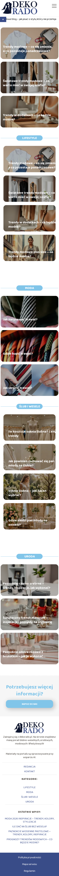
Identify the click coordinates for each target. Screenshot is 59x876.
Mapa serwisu (29, 864)
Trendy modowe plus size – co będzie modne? (30, 254)
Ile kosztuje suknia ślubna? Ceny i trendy (33, 433)
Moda (29, 288)
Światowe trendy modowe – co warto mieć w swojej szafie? (26, 83)
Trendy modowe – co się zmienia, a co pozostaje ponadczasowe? (27, 49)
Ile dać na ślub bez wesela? (29, 827)
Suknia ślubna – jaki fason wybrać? (27, 493)
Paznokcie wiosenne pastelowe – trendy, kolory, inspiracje (29, 833)
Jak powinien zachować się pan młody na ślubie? (31, 463)
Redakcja (29, 767)
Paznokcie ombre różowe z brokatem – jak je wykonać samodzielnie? (23, 654)
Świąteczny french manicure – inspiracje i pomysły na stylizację (27, 620)
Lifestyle (29, 138)
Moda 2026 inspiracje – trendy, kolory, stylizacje (29, 820)
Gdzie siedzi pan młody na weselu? (27, 522)
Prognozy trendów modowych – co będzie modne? (29, 841)
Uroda (29, 556)
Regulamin (29, 871)
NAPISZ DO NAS (29, 704)
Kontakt (29, 771)
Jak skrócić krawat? (17, 388)
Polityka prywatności (29, 857)
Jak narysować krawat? (20, 319)
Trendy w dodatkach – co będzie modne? (27, 117)
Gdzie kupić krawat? (18, 353)
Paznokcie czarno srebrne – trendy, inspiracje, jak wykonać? (26, 585)
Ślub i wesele (29, 406)
